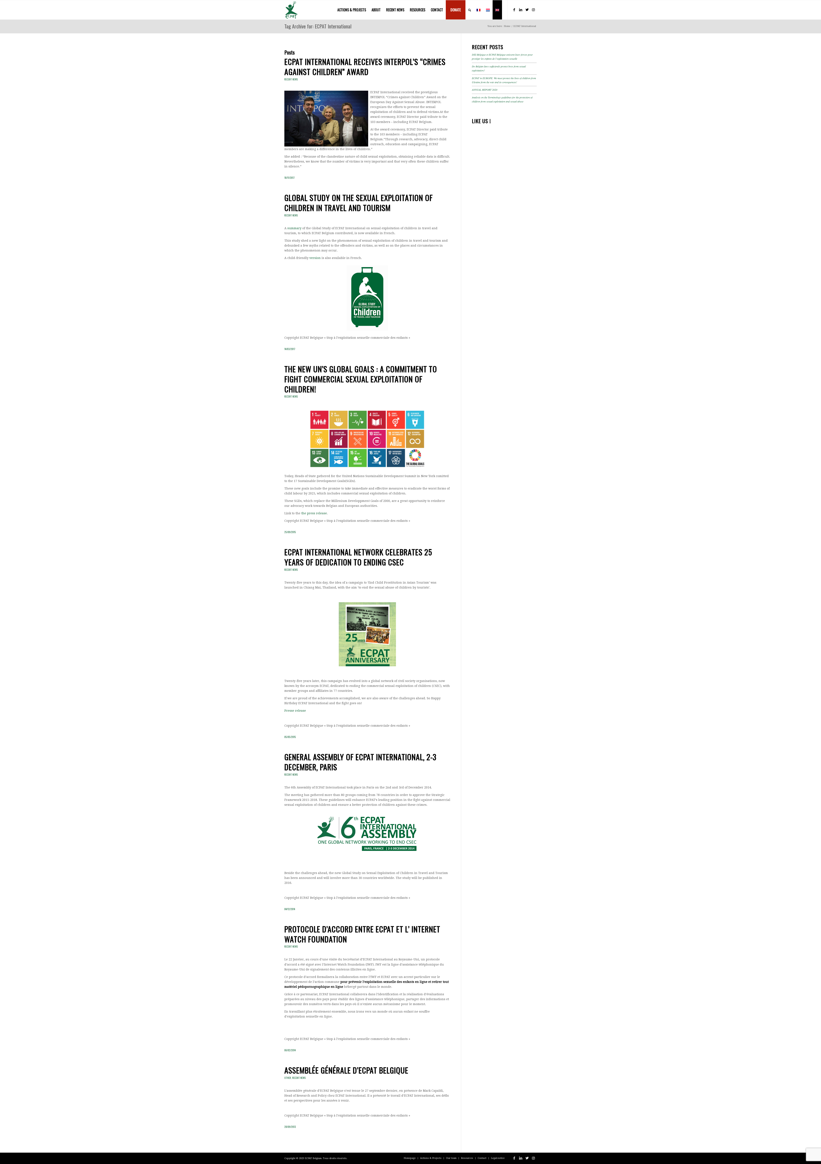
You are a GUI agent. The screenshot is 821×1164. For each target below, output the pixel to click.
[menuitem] (352, 9)
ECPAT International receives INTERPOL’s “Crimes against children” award (365, 66)
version (315, 258)
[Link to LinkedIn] (520, 9)
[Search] (469, 9)
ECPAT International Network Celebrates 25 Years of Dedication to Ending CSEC (358, 557)
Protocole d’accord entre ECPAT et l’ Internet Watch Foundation (362, 934)
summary (294, 228)
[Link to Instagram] (533, 9)
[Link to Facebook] (514, 9)
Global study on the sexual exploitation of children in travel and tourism (358, 202)
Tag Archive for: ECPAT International (317, 26)
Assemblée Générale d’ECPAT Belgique (346, 1070)
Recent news (291, 79)
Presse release (295, 710)
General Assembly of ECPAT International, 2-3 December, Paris (360, 761)
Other (287, 1078)
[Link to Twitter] (527, 9)
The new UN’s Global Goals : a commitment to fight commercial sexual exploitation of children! (360, 379)
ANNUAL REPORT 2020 (484, 89)
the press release (314, 513)
